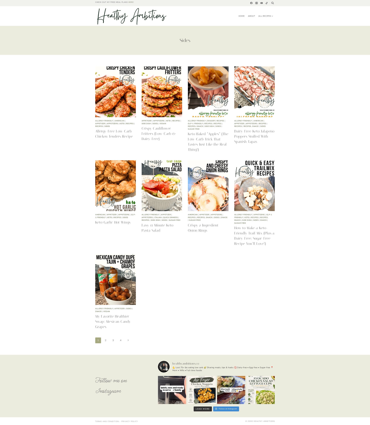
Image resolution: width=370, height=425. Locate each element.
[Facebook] (251, 3)
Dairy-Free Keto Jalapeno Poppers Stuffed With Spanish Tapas (254, 136)
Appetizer (100, 123)
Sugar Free (194, 129)
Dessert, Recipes (215, 121)
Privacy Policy (129, 421)
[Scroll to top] (363, 419)
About (251, 16)
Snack (224, 217)
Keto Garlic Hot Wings (113, 222)
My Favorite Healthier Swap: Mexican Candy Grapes (113, 321)
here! (131, 2)
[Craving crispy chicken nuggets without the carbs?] (202, 390)
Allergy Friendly (104, 121)
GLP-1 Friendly (195, 123)
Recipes (130, 123)
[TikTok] (266, 3)
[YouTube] (261, 3)
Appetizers (112, 123)
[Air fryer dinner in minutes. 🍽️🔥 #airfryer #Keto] (172, 390)
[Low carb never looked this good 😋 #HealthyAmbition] (231, 390)
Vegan (163, 123)
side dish (146, 123)
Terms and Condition (107, 421)
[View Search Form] (272, 3)
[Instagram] (256, 3)
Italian (158, 217)
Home (242, 16)
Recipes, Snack (195, 126)
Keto (122, 123)
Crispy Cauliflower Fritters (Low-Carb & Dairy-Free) (159, 133)
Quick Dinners (170, 217)
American (119, 121)
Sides (107, 126)
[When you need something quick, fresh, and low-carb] (261, 390)
